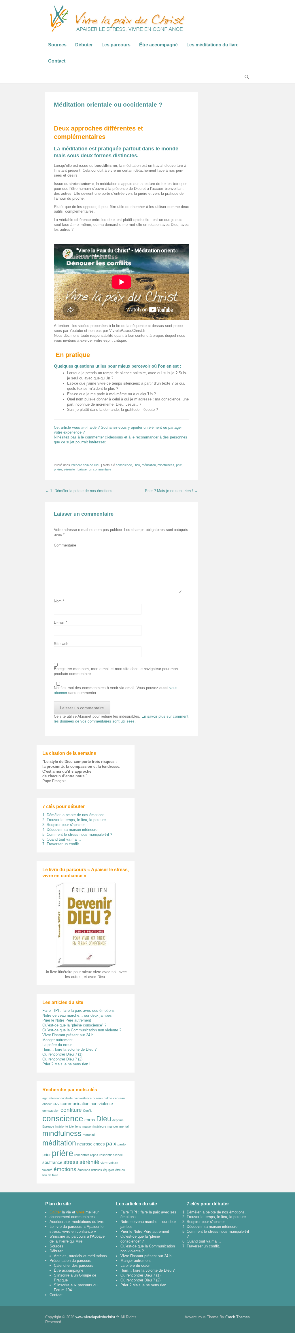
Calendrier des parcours (73, 1265)
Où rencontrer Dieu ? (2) (62, 1059)
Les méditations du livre (212, 44)
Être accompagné (158, 44)
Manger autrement (57, 1040)
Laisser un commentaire (94, 469)
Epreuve (48, 1126)
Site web (61, 644)
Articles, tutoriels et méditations (80, 1256)
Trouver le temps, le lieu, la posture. (217, 1217)
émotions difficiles (89, 1170)
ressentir (105, 1155)
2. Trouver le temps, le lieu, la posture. (74, 820)
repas (94, 1155)
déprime (118, 1120)
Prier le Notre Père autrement (66, 1020)
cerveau (119, 1098)
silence (118, 1155)
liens (78, 1126)
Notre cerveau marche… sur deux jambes (77, 1015)
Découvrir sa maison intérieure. (213, 1226)
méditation (149, 465)
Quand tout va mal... (204, 1241)
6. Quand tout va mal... (61, 839)
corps (89, 1119)
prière (58, 469)
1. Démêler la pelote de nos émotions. (74, 815)
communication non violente (86, 1103)
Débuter (84, 44)
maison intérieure (94, 1126)
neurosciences (91, 1143)
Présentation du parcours (70, 1260)
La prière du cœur (57, 1045)
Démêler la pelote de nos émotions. (216, 1212)
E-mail (60, 622)
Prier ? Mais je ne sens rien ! (171, 491)
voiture (113, 1162)
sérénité (69, 469)
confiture (71, 1110)
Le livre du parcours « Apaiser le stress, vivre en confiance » (76, 1229)
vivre (104, 1162)
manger (112, 1126)
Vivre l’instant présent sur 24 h (67, 1035)
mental (123, 1126)
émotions (65, 1169)
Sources (57, 44)
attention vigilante (61, 1098)
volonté (47, 1170)
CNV (56, 1104)
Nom (59, 601)
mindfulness (166, 465)
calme (108, 1098)
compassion (50, 1110)
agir (45, 1098)
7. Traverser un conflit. (61, 844)
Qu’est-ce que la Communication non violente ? (81, 1030)
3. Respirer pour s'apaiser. (64, 825)
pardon (122, 1144)
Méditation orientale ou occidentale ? (108, 104)
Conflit (87, 1110)
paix (179, 465)
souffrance (52, 1162)
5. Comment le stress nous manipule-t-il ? (77, 834)
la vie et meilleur (74, 1212)
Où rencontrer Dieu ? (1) (62, 1054)
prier (46, 1154)
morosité (89, 1135)
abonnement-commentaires (72, 1217)
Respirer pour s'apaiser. (206, 1221)
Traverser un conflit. (203, 1246)
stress (70, 1162)
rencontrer (81, 1155)
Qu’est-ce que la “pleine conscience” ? (74, 1025)
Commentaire (65, 545)
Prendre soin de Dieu (85, 465)
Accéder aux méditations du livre (77, 1221)
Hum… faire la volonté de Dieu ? (69, 1049)
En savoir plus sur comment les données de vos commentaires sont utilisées (121, 718)
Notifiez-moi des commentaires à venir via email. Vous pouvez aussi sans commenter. (115, 690)
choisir (47, 1104)
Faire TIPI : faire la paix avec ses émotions (78, 1010)
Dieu (137, 465)
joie (71, 1126)
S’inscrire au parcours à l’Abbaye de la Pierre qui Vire (77, 1238)
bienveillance (83, 1098)
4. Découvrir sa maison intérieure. (70, 829)
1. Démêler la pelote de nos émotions (78, 491)
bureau (98, 1098)
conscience (124, 465)
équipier (108, 1170)
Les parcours (116, 44)
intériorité (61, 1126)
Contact (56, 60)
